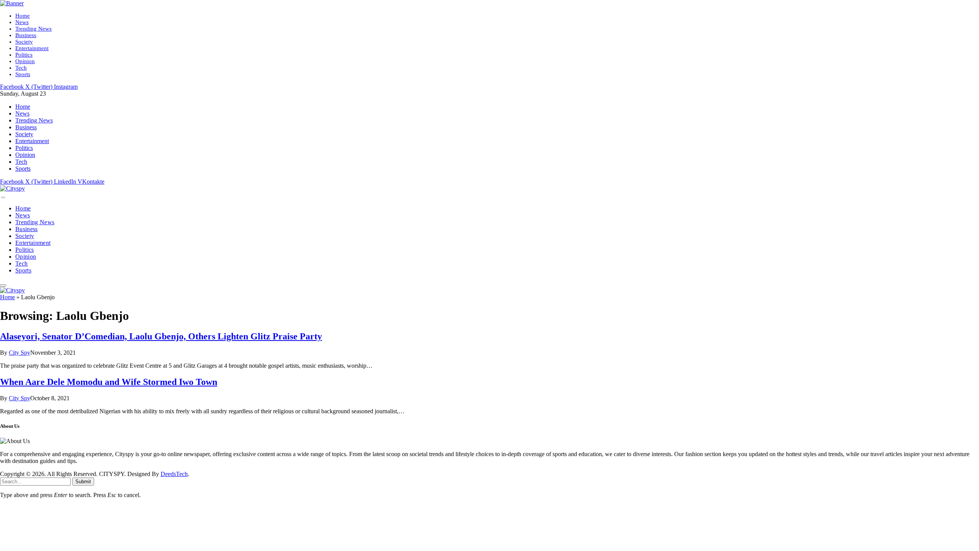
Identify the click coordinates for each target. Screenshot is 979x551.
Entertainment (32, 48)
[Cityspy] (12, 188)
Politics (24, 55)
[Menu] (3, 197)
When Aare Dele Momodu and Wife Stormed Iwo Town (108, 382)
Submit (83, 481)
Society (24, 42)
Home (22, 16)
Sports (22, 74)
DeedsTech (174, 474)
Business (25, 35)
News (22, 22)
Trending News (33, 29)
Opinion (25, 61)
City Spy (19, 352)
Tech (21, 68)
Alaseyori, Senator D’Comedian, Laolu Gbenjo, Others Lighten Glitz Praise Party (161, 336)
